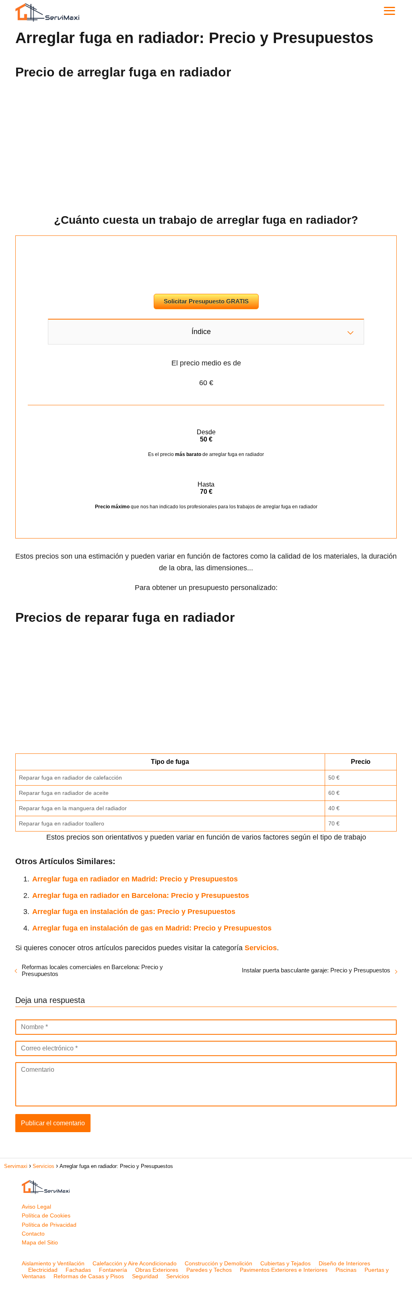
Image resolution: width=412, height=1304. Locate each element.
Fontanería (113, 1270)
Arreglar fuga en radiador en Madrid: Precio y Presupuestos (135, 879)
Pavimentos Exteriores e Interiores (284, 1270)
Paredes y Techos (209, 1270)
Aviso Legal (36, 1206)
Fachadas (78, 1270)
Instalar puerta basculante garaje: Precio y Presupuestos (316, 970)
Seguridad (145, 1276)
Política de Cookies (46, 1215)
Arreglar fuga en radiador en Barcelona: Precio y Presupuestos (140, 895)
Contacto (33, 1233)
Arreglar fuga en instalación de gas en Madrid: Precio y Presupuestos (152, 928)
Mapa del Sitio (40, 1242)
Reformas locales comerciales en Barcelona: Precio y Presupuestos (92, 970)
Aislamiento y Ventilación (53, 1263)
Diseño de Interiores (344, 1263)
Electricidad (43, 1270)
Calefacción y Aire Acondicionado (135, 1263)
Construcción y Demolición (218, 1263)
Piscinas (346, 1270)
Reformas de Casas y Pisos (89, 1276)
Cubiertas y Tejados (285, 1263)
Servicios (177, 1276)
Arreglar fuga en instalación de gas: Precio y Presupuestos (133, 912)
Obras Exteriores (156, 1270)
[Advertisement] (206, 143)
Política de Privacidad (49, 1224)
